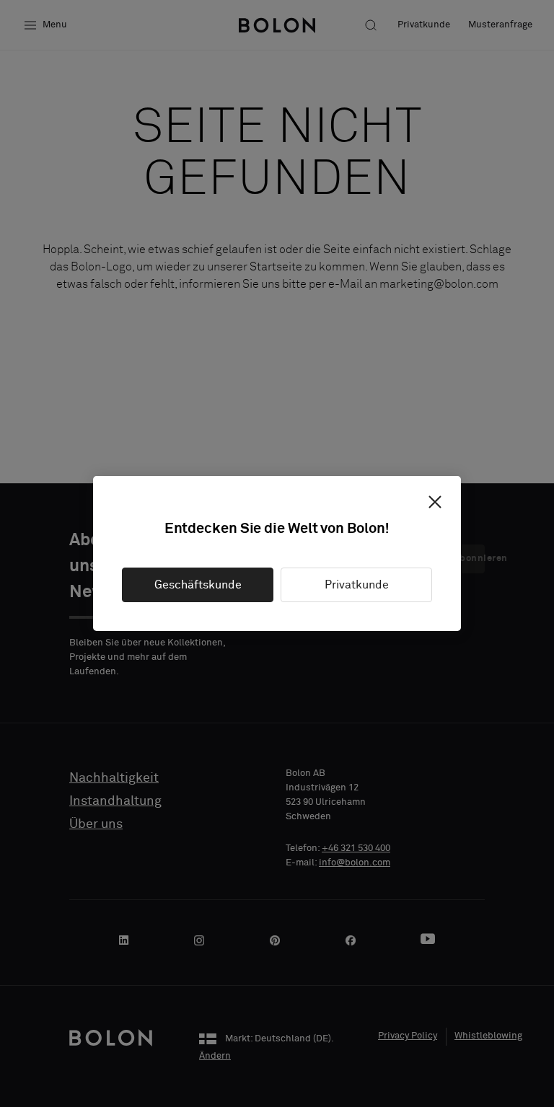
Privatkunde (357, 585)
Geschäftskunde (198, 585)
